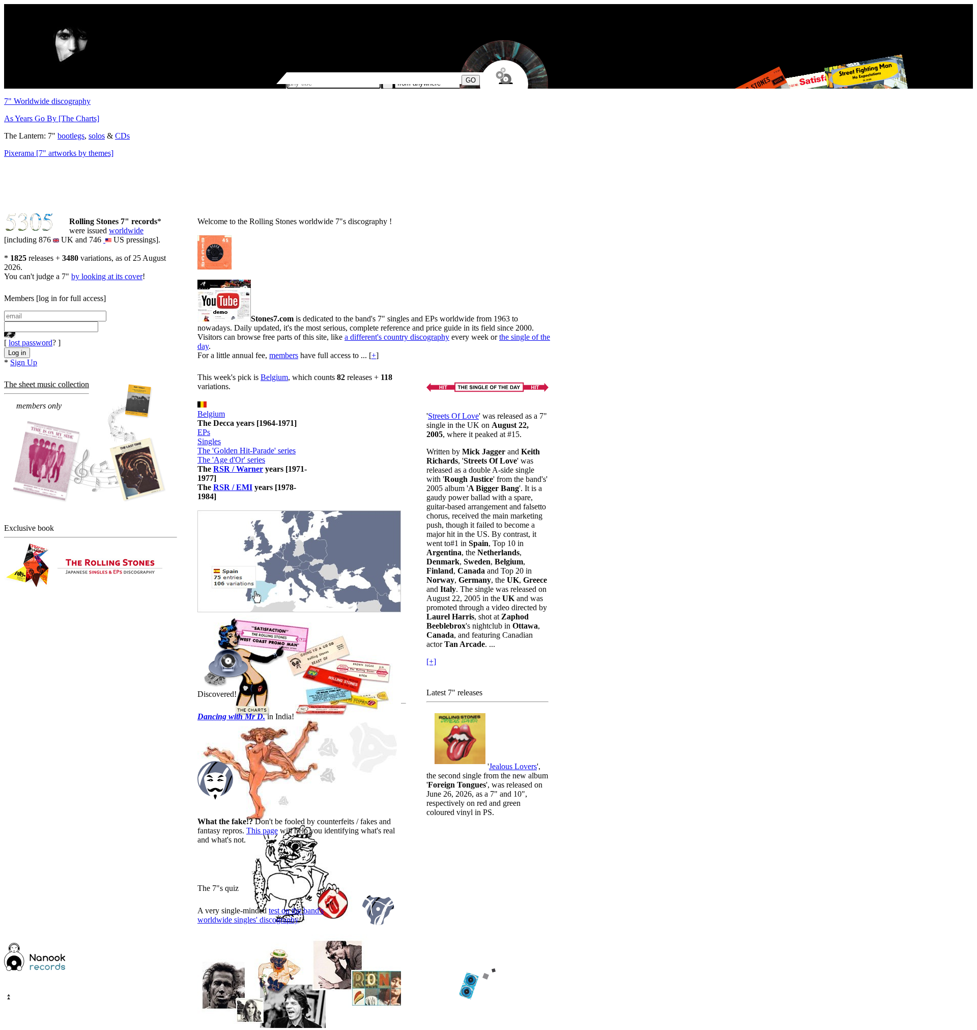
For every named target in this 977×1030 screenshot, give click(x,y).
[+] (431, 661)
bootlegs (71, 135)
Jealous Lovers (513, 766)
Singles (209, 441)
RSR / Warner (238, 469)
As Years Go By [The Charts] (51, 118)
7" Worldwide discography (47, 101)
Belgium (274, 377)
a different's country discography (396, 337)
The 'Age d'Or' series (231, 459)
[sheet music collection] (89, 444)
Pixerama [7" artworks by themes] (58, 153)
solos (97, 135)
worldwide (126, 230)
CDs (122, 135)
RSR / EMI (232, 487)
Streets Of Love (453, 416)
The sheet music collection (46, 384)
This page (262, 830)
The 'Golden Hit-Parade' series (246, 450)
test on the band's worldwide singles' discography (260, 915)
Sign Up (23, 362)
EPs (203, 432)
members (283, 355)
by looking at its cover (106, 276)
